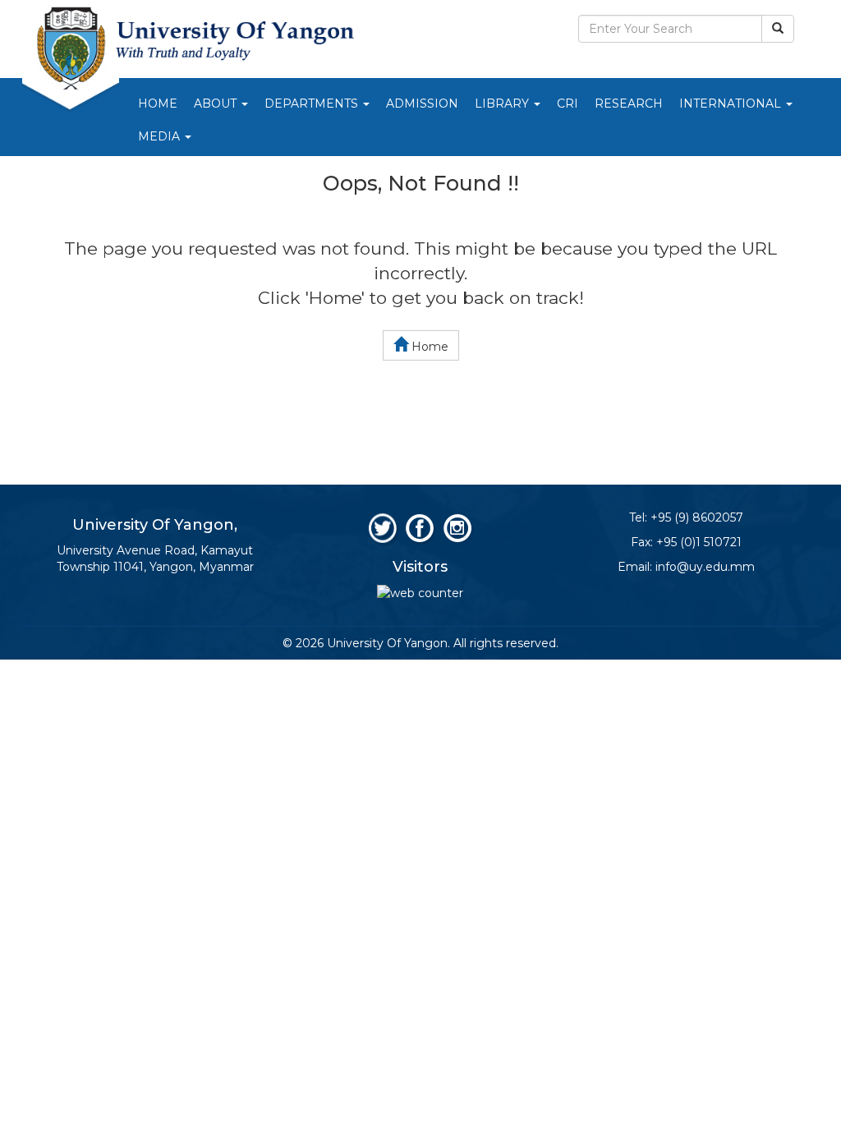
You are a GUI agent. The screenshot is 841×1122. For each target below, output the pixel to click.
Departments (312, 103)
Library (503, 103)
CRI (567, 103)
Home (157, 103)
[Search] (777, 29)
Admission (422, 103)
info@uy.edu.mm (705, 566)
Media (160, 136)
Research (629, 103)
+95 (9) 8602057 (696, 517)
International (731, 103)
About (217, 103)
